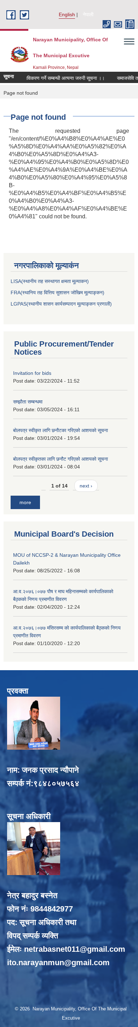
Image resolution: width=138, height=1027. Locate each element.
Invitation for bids (32, 373)
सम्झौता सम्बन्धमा (27, 402)
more (25, 502)
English (67, 14)
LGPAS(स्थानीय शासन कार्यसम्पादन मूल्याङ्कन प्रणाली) (61, 304)
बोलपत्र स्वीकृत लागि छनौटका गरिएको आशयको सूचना (60, 430)
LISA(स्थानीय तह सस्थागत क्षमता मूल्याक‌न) (50, 281)
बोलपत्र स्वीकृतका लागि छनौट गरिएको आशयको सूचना (60, 459)
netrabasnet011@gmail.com (74, 949)
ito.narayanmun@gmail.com (58, 962)
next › (86, 486)
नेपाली (88, 14)
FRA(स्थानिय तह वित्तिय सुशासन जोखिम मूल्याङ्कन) (57, 292)
